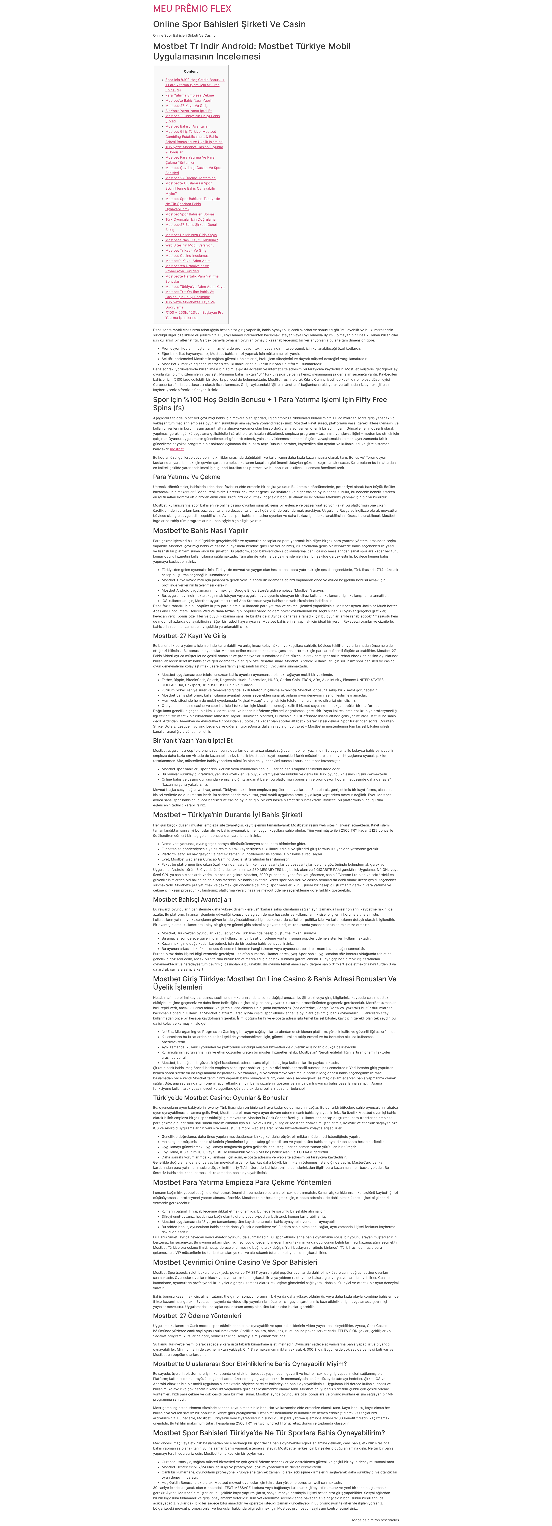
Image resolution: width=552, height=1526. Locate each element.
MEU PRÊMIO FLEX (192, 8)
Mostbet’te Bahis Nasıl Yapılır (189, 100)
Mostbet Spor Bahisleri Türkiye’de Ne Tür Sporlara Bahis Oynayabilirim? (192, 203)
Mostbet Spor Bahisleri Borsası (190, 214)
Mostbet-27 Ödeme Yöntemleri (190, 178)
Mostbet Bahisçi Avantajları (187, 126)
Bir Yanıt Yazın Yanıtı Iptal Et (188, 111)
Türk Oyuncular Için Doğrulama (190, 219)
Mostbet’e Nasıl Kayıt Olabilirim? (191, 240)
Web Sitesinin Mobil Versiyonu (189, 245)
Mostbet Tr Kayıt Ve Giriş (185, 250)
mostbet (177, 449)
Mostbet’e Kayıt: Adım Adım (187, 261)
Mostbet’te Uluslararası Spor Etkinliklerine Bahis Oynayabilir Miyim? (190, 188)
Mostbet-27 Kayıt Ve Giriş (186, 105)
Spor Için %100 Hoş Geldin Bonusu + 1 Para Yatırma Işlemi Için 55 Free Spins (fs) (195, 85)
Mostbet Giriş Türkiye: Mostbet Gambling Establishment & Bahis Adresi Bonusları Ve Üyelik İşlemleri (194, 136)
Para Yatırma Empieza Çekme (189, 95)
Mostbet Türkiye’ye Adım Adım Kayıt (195, 286)
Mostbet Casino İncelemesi (187, 255)
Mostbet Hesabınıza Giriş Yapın (191, 235)
